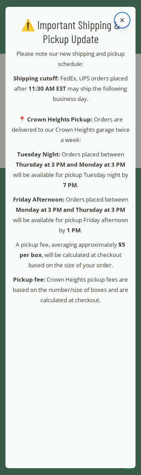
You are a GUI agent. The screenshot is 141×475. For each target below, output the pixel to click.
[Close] (122, 20)
